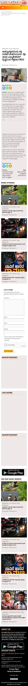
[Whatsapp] (7, 88)
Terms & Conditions (14, 671)
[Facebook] (3, 88)
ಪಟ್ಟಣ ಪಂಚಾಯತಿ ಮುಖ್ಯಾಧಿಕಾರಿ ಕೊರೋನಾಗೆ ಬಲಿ (21, 172)
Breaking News (5, 48)
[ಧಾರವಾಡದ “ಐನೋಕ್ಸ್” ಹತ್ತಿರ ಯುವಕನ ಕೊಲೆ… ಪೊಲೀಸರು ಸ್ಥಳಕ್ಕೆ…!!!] (14, 195)
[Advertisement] (14, 32)
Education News (12, 612)
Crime (10, 206)
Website (6, 329)
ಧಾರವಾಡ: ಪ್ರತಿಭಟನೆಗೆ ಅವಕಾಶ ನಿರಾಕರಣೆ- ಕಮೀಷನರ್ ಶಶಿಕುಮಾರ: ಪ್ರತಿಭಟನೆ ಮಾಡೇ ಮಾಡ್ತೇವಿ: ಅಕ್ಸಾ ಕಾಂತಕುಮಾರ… (14, 617)
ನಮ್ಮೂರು (10, 48)
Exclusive (14, 206)
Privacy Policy (14, 669)
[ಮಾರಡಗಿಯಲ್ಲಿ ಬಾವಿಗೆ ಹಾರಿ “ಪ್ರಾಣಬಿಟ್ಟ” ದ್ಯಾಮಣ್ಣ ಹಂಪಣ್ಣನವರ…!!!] (14, 262)
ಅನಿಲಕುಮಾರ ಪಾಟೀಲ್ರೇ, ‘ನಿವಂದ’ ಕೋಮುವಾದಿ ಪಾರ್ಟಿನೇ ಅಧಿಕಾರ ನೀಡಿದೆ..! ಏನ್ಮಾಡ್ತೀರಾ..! (7, 173)
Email (5, 323)
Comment (7, 298)
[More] (10, 88)
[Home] (3, 8)
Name (6, 317)
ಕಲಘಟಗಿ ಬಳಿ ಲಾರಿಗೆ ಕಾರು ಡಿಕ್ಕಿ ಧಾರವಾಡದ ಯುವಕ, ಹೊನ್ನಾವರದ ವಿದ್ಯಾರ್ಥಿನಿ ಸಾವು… (13, 244)
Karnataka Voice (13, 65)
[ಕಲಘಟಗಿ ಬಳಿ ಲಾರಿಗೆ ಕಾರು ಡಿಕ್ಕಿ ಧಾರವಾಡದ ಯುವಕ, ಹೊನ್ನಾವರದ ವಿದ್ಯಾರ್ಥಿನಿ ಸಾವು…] (14, 228)
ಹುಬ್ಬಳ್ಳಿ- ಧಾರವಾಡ (16, 48)
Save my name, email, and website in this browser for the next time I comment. (13, 338)
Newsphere (10, 684)
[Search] (26, 7)
